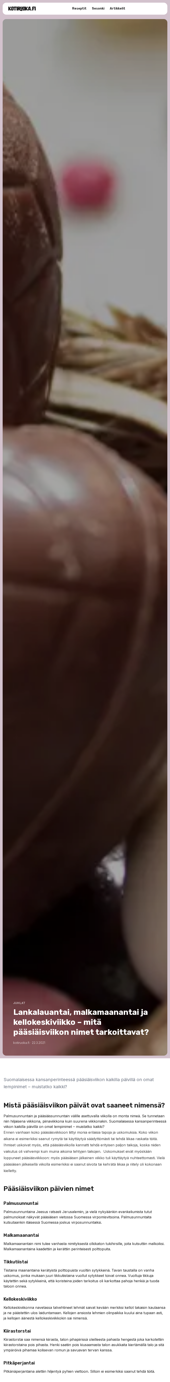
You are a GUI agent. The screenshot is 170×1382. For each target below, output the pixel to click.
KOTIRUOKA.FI (22, 8)
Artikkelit (117, 8)
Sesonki (98, 8)
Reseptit (79, 8)
